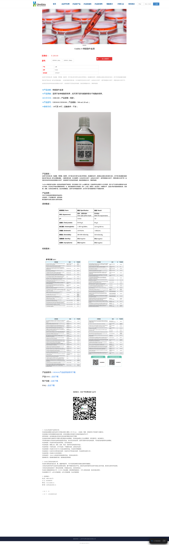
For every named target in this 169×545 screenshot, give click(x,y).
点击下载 (54, 377)
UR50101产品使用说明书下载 (64, 372)
